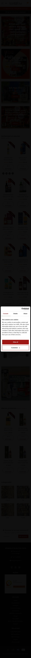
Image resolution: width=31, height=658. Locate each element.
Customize (14, 347)
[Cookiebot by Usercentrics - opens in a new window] (22, 309)
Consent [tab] (5, 313)
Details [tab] (15, 313)
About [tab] (25, 313)
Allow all (15, 342)
